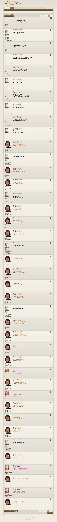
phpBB (25, 517)
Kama (5, 148)
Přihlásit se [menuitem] (49, 8)
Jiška (5, 373)
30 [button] (47, 15)
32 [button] (50, 15)
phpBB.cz (30, 519)
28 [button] (44, 15)
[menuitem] (47, 8)
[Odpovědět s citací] (51, 18)
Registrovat (11, 9)
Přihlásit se (6, 9)
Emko (5, 59)
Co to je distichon (8, 14)
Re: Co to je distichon (18, 17)
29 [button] (45, 15)
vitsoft (6, 35)
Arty (26, 518)
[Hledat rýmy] (12, 3)
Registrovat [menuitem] (51, 8)
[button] (39, 16)
